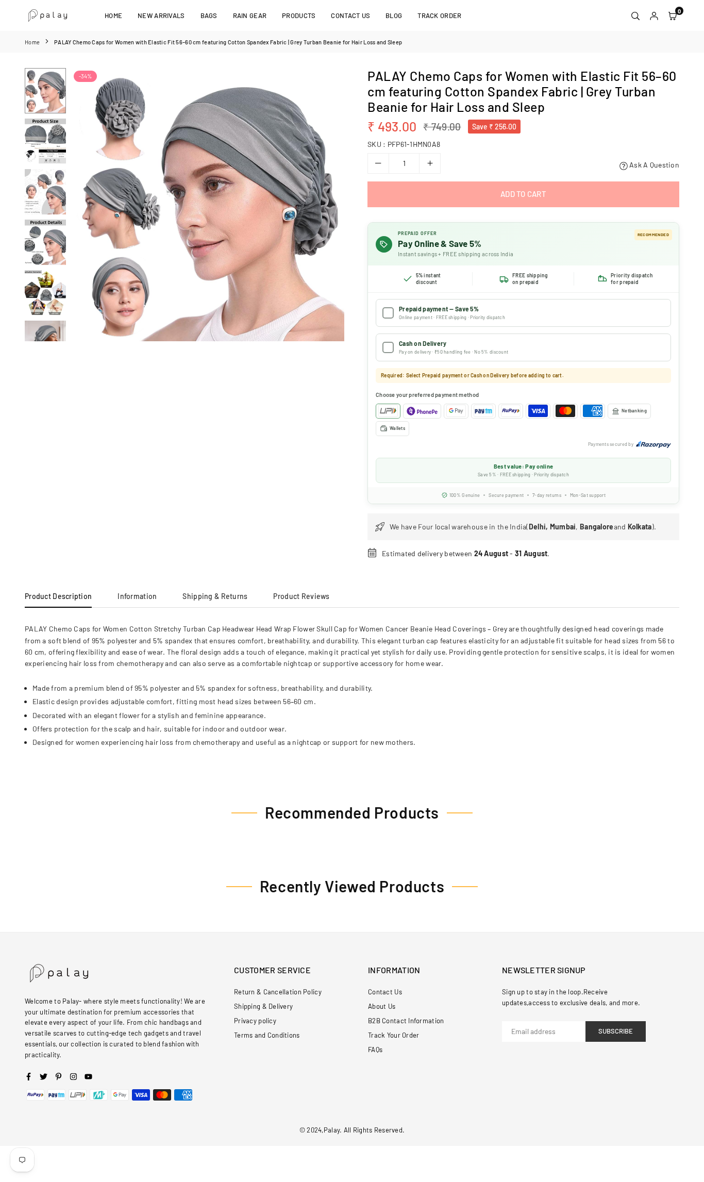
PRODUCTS (298, 15)
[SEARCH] (635, 15)
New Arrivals (161, 15)
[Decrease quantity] (378, 163)
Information (137, 596)
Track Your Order (393, 1035)
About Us (381, 1006)
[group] (207, 204)
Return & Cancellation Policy (278, 992)
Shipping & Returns (214, 596)
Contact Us (350, 15)
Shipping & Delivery (263, 1006)
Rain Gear (250, 15)
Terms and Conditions (267, 1035)
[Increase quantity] (430, 163)
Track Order (439, 15)
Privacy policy (255, 1021)
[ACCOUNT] (654, 15)
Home (113, 15)
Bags (208, 15)
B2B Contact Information (406, 1021)
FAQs (375, 1049)
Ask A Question (653, 164)
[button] (330, 205)
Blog (393, 15)
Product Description (58, 596)
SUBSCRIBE (615, 1031)
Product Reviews (301, 596)
